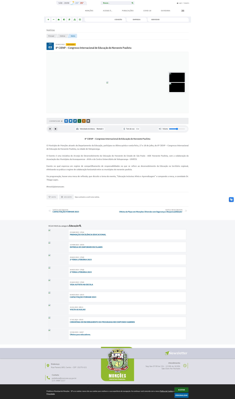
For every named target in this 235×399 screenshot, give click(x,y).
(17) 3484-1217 (58, 381)
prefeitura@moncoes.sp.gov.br (64, 378)
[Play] (50, 128)
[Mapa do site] (74, 19)
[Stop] (55, 128)
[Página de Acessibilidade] (79, 19)
